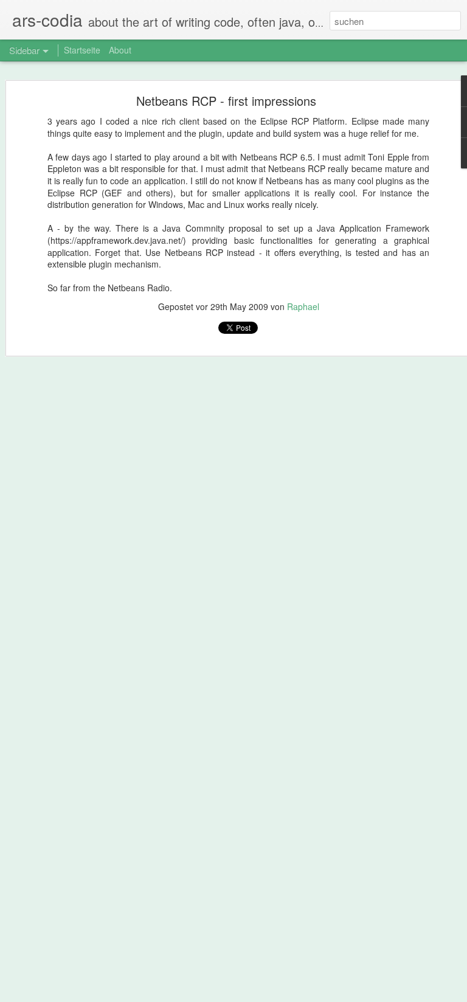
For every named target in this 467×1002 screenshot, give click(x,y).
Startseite (82, 50)
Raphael (303, 306)
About (120, 50)
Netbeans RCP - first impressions (226, 100)
